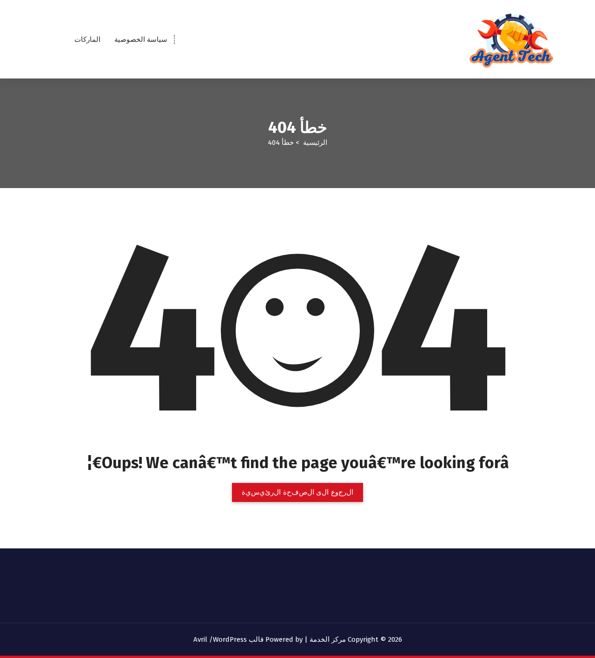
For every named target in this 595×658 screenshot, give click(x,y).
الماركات (87, 39)
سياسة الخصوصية (140, 39)
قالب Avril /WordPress (228, 639)
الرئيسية (315, 142)
